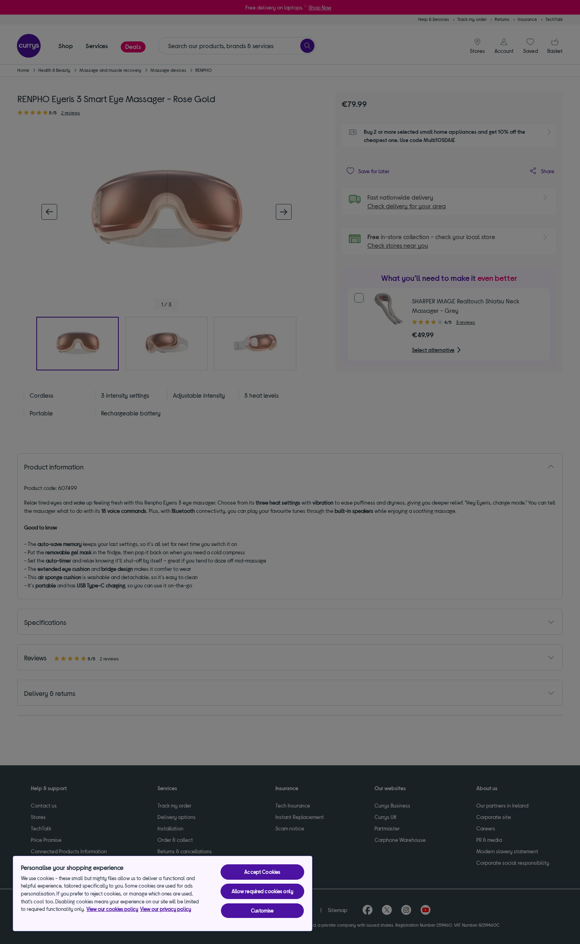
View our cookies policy (112, 909)
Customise (262, 910)
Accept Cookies (262, 872)
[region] (162, 893)
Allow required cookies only (263, 891)
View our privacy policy (165, 909)
